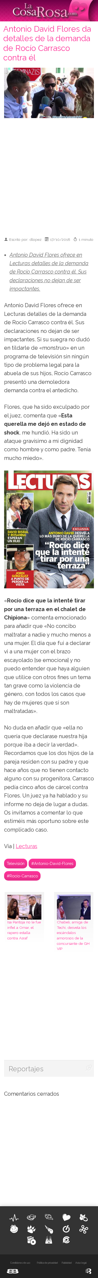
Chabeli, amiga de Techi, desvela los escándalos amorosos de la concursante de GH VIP (73, 935)
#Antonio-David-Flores (52, 863)
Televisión (15, 863)
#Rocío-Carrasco (22, 876)
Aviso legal (81, 1262)
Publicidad (67, 1262)
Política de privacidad (47, 1262)
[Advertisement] (49, 175)
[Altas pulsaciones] (14, 1218)
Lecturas (26, 846)
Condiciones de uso (20, 1262)
